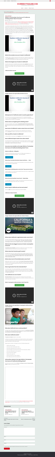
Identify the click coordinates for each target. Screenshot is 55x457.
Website (5, 443)
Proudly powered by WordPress (22, 454)
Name (5, 436)
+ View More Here (9, 157)
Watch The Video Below (19, 73)
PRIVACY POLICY (31, 8)
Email (5, 439)
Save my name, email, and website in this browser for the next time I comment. (16, 446)
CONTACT (26, 8)
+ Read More (8, 175)
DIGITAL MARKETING (8, 15)
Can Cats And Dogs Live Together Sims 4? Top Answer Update (28, 412)
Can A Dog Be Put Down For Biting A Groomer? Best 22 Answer (10, 412)
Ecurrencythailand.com (27, 4)
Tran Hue (11, 20)
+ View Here (8, 166)
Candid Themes (35, 454)
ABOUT (22, 8)
